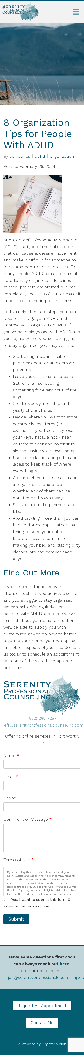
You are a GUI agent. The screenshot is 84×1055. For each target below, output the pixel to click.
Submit (16, 919)
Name (11, 755)
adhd (40, 156)
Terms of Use (19, 859)
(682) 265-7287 (42, 718)
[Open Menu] (76, 11)
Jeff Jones (20, 156)
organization (62, 156)
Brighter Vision (54, 1044)
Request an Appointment (42, 1005)
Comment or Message (28, 819)
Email (11, 776)
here (64, 963)
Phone (10, 797)
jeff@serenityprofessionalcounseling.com (44, 725)
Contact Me (42, 1023)
